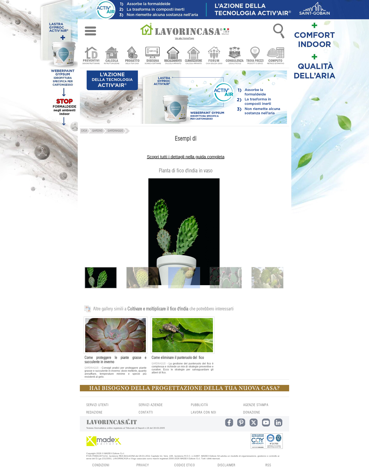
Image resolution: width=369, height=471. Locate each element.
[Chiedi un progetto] (132, 56)
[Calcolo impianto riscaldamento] (173, 56)
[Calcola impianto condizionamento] (193, 56)
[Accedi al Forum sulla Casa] (214, 56)
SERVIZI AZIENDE (151, 405)
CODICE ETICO (184, 465)
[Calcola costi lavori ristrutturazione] (111, 56)
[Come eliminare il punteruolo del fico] (182, 352)
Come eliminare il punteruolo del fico (178, 358)
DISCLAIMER (226, 465)
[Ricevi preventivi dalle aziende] (91, 56)
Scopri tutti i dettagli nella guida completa (185, 156)
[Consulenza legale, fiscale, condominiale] (234, 56)
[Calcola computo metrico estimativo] (275, 56)
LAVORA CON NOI (203, 412)
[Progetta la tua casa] (184, 390)
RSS (268, 465)
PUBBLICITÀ (199, 405)
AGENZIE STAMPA (255, 405)
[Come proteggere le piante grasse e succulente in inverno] (115, 352)
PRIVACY (142, 465)
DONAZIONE (251, 412)
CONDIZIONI (100, 465)
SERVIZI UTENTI (97, 405)
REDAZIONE (94, 412)
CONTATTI (146, 412)
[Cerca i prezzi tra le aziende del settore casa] (255, 56)
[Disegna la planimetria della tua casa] (152, 56)
